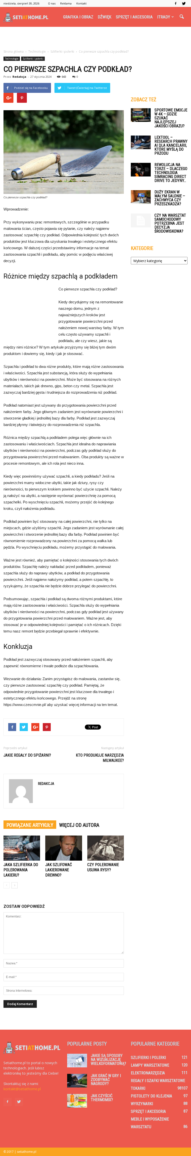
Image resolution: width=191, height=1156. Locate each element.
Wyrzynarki (142, 1103)
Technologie (11, 58)
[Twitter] (184, 3)
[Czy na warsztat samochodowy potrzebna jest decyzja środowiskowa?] (141, 220)
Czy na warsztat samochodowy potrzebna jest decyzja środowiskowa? (170, 223)
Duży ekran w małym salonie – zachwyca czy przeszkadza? (169, 198)
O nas (51, 3)
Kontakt (81, 3)
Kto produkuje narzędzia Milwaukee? (100, 758)
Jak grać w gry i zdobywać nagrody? (106, 1079)
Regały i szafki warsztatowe (158, 1080)
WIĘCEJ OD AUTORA (79, 825)
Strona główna (13, 51)
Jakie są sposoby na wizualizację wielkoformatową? (108, 1059)
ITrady (163, 16)
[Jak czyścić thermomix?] (77, 1101)
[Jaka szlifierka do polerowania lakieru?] (21, 848)
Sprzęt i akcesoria (134, 16)
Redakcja (19, 76)
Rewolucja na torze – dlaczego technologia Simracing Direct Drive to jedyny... (170, 172)
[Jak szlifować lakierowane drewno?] (63, 848)
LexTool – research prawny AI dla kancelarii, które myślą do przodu (171, 145)
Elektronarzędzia (148, 1073)
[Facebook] (175, 3)
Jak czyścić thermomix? (102, 1097)
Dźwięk (104, 16)
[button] (182, 17)
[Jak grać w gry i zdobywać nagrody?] (77, 1080)
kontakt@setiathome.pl (22, 1088)
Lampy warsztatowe (150, 1065)
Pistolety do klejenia (151, 1096)
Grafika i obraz (78, 16)
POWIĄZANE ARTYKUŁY (29, 825)
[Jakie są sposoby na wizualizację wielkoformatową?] (77, 1060)
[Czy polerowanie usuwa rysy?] (105, 848)
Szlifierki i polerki (33, 58)
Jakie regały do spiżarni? (27, 755)
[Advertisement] (95, 37)
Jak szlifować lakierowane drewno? (58, 869)
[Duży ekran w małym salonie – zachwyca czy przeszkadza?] (141, 197)
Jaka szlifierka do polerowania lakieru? (20, 869)
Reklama (66, 3)
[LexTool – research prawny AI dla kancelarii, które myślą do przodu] (141, 142)
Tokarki (138, 1088)
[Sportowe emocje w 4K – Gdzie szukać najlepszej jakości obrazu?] (141, 115)
